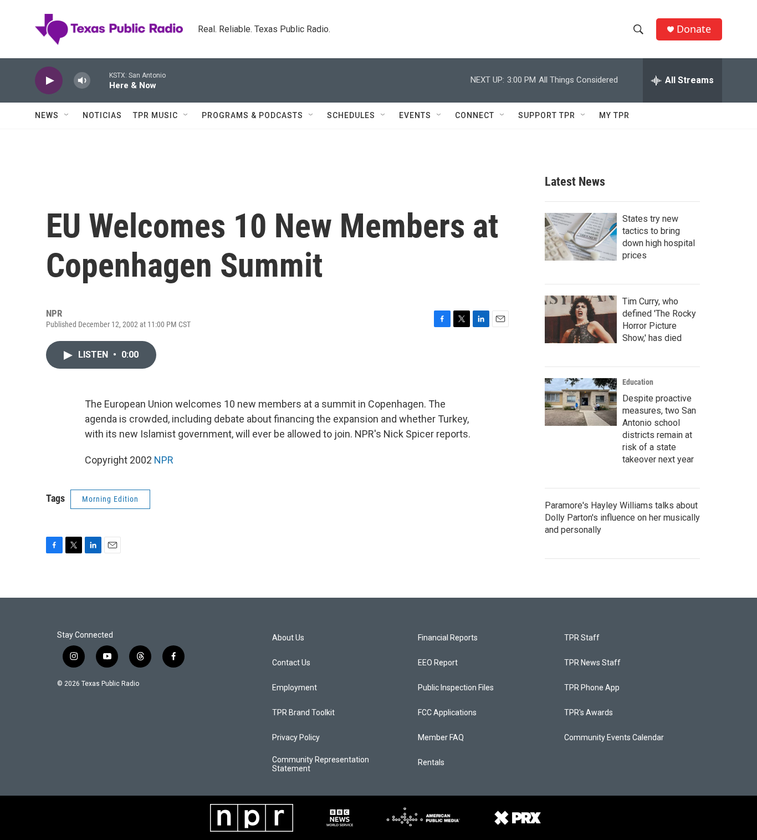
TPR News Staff (592, 663)
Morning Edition (110, 499)
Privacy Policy (296, 738)
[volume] (82, 80)
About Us (288, 638)
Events (415, 115)
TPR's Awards (588, 713)
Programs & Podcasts (252, 115)
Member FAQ (441, 738)
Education (637, 382)
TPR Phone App (592, 688)
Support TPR (546, 115)
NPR (163, 460)
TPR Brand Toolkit (303, 713)
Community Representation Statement (320, 764)
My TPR (614, 115)
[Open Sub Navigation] (67, 115)
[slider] (99, 80)
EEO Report (438, 663)
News (47, 115)
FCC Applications (447, 713)
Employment (294, 688)
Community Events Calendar (614, 738)
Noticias (102, 115)
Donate (694, 29)
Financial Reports (448, 638)
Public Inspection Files (456, 688)
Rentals (431, 762)
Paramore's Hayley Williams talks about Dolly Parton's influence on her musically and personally (622, 517)
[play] (49, 80)
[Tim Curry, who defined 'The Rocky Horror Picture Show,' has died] (581, 319)
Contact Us (291, 663)
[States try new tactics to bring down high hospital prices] (581, 237)
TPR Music (155, 115)
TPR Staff (582, 638)
